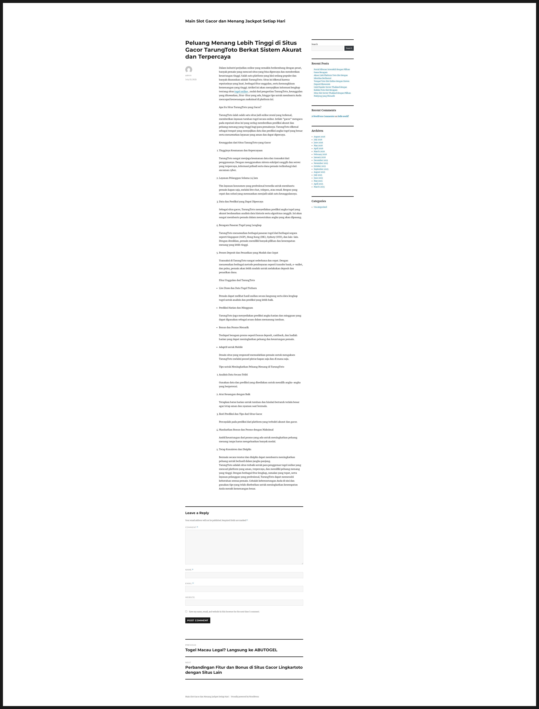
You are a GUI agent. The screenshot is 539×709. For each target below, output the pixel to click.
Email (189, 583)
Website (190, 597)
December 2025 (321, 160)
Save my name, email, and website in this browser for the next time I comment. (224, 612)
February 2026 (320, 154)
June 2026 (318, 142)
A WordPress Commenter (323, 116)
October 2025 (320, 166)
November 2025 (321, 163)
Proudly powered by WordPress (245, 697)
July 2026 (318, 139)
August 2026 (319, 137)
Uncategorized (320, 207)
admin (188, 75)
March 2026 (319, 151)
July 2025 (318, 175)
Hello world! (343, 116)
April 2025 (318, 184)
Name (189, 570)
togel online (241, 91)
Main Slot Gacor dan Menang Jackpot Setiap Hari (235, 21)
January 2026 (320, 157)
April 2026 (318, 148)
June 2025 (318, 178)
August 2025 (319, 172)
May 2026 (318, 145)
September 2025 (321, 169)
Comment (191, 527)
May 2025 (318, 181)
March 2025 (319, 187)
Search (315, 44)
